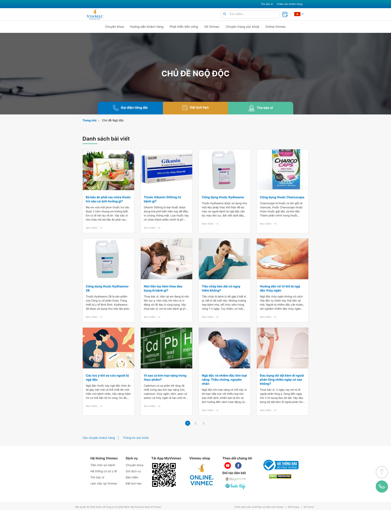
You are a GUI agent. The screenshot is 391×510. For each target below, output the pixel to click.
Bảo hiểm (132, 477)
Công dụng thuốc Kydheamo (223, 197)
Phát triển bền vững (184, 27)
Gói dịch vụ (133, 471)
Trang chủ (89, 120)
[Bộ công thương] (280, 465)
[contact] (381, 486)
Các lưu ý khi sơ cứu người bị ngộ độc (107, 377)
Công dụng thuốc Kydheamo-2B (108, 288)
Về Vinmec (212, 27)
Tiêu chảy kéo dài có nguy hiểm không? (221, 288)
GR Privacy (293, 507)
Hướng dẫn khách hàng (147, 27)
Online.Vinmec (275, 27)
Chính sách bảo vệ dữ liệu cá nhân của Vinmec (259, 507)
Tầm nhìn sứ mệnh (102, 465)
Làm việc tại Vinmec (103, 483)
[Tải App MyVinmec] (164, 475)
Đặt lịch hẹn (134, 483)
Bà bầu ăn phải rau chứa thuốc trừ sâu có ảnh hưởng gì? (108, 199)
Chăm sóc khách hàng (289, 4)
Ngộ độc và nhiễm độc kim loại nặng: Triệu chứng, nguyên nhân (224, 380)
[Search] (224, 14)
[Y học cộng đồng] (235, 479)
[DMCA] (280, 476)
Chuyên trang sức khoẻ (242, 27)
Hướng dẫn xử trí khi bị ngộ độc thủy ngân (280, 288)
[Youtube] (227, 465)
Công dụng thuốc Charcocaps (282, 197)
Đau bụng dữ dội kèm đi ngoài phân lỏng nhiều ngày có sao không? (282, 380)
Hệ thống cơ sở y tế (103, 471)
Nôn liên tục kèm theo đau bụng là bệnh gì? (163, 288)
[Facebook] (238, 465)
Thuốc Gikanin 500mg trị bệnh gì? (162, 199)
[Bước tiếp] (235, 486)
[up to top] (382, 472)
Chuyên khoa (114, 27)
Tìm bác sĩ (267, 4)
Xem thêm (91, 227)
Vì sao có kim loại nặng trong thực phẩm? (165, 377)
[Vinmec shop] (201, 475)
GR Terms (309, 507)
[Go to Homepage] (95, 14)
